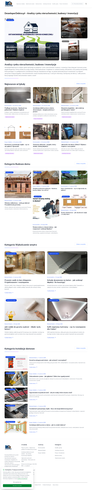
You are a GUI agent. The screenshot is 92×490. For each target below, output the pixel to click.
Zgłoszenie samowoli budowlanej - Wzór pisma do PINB (28, 459)
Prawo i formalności (63, 3)
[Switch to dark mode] (86, 3)
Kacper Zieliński (8, 142)
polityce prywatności (22, 478)
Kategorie (58, 444)
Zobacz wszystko (81, 83)
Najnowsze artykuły (20, 3)
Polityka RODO (38, 484)
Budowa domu (39, 3)
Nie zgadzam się (17, 482)
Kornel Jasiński (8, 105)
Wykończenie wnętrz (30, 3)
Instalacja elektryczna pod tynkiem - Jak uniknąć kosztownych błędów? (27, 453)
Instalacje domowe (47, 3)
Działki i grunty (55, 3)
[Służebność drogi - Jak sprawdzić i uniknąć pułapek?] (32, 38)
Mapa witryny (55, 484)
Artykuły (24, 444)
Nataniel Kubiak (36, 105)
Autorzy (40, 444)
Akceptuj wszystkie (17, 485)
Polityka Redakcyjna (47, 484)
